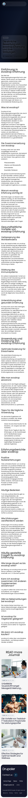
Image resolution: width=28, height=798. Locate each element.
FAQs (21, 781)
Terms (16, 793)
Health (6, 37)
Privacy (11, 793)
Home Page (7, 781)
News (15, 781)
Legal (20, 793)
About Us (5, 793)
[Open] (23, 4)
